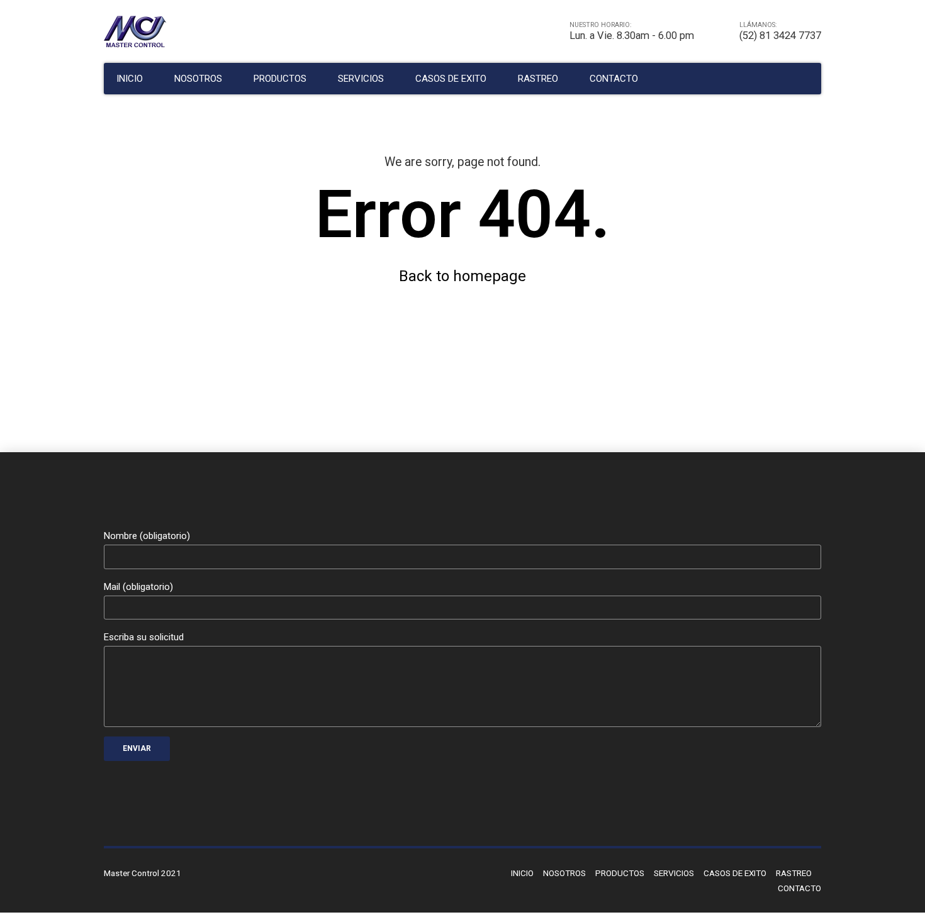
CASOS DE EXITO (450, 78)
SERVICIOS (361, 78)
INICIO (129, 78)
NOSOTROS (198, 78)
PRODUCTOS (280, 78)
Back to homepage (462, 276)
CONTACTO (614, 78)
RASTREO (538, 78)
